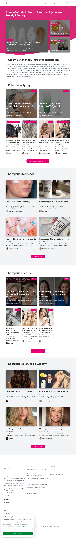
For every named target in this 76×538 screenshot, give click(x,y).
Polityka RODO (38, 526)
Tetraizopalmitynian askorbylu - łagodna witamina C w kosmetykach (23, 43)
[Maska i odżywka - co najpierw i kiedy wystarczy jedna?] (46, 317)
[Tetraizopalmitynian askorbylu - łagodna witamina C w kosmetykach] (27, 36)
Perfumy (44, 3)
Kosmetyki (32, 3)
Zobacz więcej (38, 256)
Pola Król (44, 211)
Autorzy (52, 466)
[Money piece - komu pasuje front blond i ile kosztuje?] (54, 416)
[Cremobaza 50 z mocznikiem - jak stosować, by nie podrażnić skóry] (54, 226)
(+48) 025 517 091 (10, 492)
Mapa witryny (56, 526)
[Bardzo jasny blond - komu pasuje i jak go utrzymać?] (29, 129)
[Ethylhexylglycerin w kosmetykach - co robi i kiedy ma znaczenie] (54, 189)
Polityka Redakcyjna (47, 526)
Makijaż (49, 3)
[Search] (66, 3)
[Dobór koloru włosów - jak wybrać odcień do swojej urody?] (29, 317)
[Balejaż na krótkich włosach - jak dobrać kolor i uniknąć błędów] (54, 379)
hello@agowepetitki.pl (11, 495)
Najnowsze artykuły (24, 3)
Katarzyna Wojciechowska (15, 115)
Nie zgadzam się (18, 529)
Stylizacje (38, 3)
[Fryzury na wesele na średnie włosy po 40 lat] (46, 129)
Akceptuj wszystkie (17, 533)
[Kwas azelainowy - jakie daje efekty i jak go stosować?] (21, 189)
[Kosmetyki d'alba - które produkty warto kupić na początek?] (21, 226)
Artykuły (30, 466)
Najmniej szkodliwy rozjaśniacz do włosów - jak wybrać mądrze (59, 45)
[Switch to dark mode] (69, 3)
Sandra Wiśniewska (47, 115)
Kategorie (7, 499)
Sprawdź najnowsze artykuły (37, 161)
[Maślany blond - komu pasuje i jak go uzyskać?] (21, 416)
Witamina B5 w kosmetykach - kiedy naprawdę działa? (58, 28)
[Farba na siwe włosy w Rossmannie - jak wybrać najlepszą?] (13, 129)
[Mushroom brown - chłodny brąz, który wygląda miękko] (21, 379)
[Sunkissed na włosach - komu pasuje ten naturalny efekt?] (13, 317)
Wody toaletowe (56, 3)
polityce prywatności (23, 526)
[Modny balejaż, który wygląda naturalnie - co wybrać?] (62, 129)
